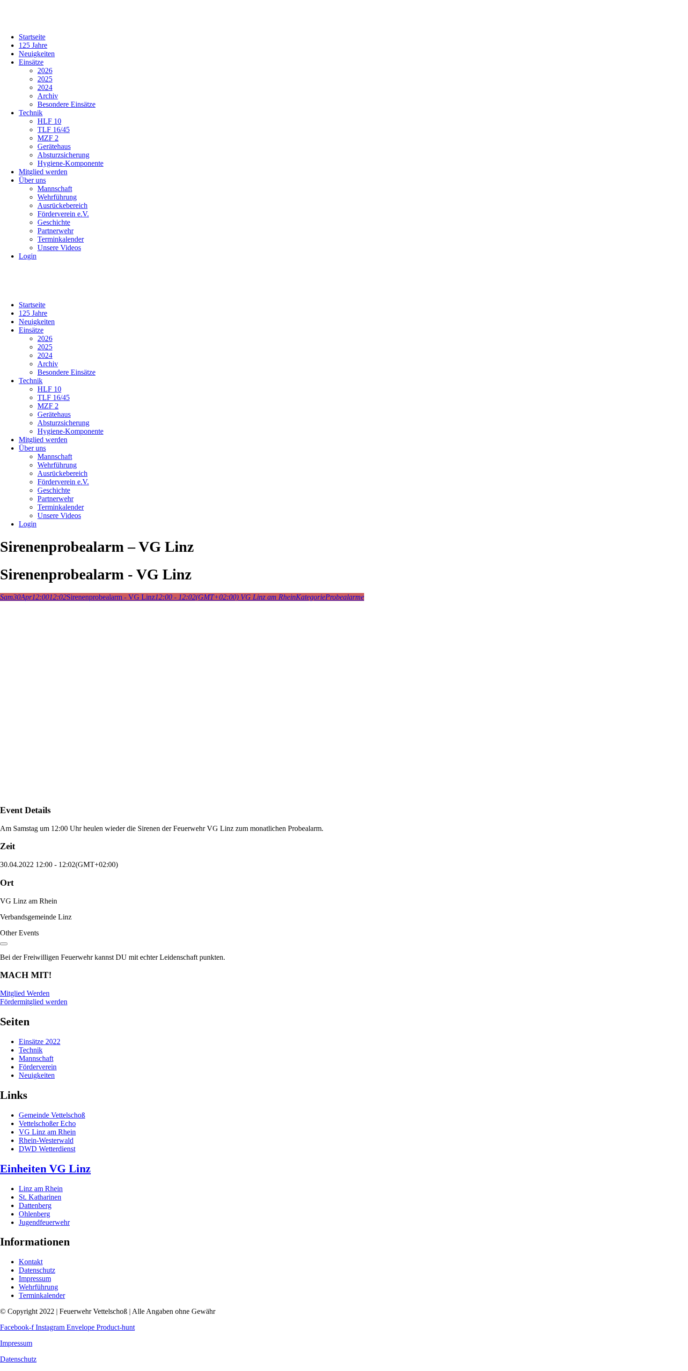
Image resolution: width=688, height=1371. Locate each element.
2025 (44, 79)
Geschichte (53, 222)
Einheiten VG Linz (45, 1169)
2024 (44, 87)
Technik (31, 113)
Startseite (32, 37)
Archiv (47, 96)
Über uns (32, 180)
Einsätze (31, 62)
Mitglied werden (43, 172)
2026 (44, 70)
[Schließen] (3, 943)
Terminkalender (60, 239)
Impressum (16, 1343)
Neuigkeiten (37, 54)
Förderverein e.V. (63, 214)
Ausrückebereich (62, 205)
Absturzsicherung (63, 155)
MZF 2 (48, 138)
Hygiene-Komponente (70, 163)
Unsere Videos (59, 248)
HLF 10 (49, 121)
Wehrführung (57, 197)
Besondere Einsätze (66, 104)
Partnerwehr (55, 231)
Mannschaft (54, 189)
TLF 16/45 (53, 129)
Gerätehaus (54, 146)
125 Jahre (33, 45)
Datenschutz (18, 1359)
